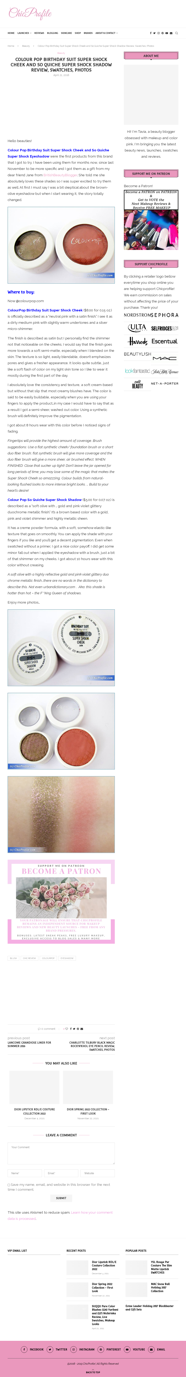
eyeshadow (67, 958)
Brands (88, 33)
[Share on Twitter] (74, 1028)
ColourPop (48, 958)
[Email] (171, 33)
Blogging (52, 33)
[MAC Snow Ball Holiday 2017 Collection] (136, 1289)
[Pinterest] (162, 33)
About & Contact (105, 33)
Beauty (26, 46)
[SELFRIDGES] (164, 327)
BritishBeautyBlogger (60, 175)
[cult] (137, 383)
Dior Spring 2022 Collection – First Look (102, 1288)
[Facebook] (150, 33)
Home (11, 33)
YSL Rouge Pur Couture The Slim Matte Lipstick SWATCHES (161, 1267)
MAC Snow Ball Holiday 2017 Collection (160, 1288)
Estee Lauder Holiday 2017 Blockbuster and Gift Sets (150, 1308)
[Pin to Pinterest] (78, 1028)
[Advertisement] (61, 106)
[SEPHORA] (164, 314)
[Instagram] (158, 33)
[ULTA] (137, 327)
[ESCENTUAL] (164, 340)
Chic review (29, 958)
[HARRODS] (137, 340)
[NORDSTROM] (137, 314)
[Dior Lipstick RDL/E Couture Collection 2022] (34, 1087)
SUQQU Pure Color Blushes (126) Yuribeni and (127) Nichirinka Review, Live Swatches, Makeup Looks (105, 1315)
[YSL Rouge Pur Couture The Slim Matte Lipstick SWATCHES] (136, 1267)
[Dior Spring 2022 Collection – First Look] (88, 1087)
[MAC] (164, 357)
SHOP (78, 33)
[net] (164, 383)
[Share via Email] (81, 1028)
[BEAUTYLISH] (137, 353)
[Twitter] (154, 33)
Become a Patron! (138, 186)
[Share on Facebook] (71, 1028)
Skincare (66, 33)
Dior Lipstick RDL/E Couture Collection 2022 (104, 1266)
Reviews (39, 33)
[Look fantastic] (137, 370)
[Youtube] (166, 33)
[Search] (176, 33)
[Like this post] (66, 1028)
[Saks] (164, 370)
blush (13, 958)
